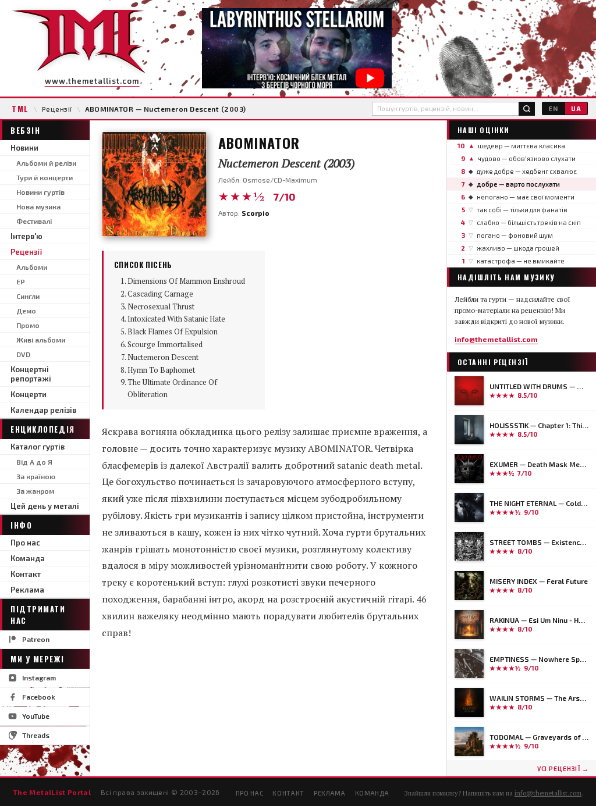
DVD (23, 354)
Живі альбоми (40, 340)
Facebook (38, 697)
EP (20, 281)
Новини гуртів (40, 192)
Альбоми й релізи (46, 163)
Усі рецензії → (563, 768)
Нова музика (38, 206)
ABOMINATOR (259, 142)
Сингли (28, 296)
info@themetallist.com (496, 339)
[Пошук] (527, 109)
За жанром (35, 491)
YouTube (35, 716)
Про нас (25, 542)
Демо (26, 310)
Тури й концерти (44, 177)
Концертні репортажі (30, 374)
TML (20, 109)
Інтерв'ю (26, 236)
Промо (28, 325)
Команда (27, 558)
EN (553, 108)
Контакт (25, 574)
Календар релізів (43, 410)
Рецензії (57, 109)
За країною (35, 476)
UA (576, 108)
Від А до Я (34, 462)
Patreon (35, 639)
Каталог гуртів (37, 446)
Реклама (27, 589)
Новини (24, 147)
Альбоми (31, 267)
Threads (35, 735)
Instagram (39, 677)
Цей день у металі (44, 506)
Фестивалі (34, 221)
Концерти (28, 394)
